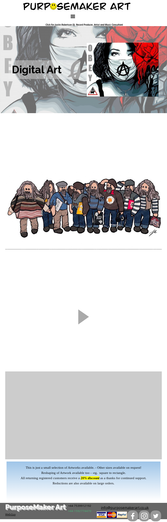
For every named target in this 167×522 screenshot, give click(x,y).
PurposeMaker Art (35, 507)
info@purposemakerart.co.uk (125, 507)
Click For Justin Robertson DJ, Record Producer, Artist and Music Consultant (84, 24)
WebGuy (10, 514)
